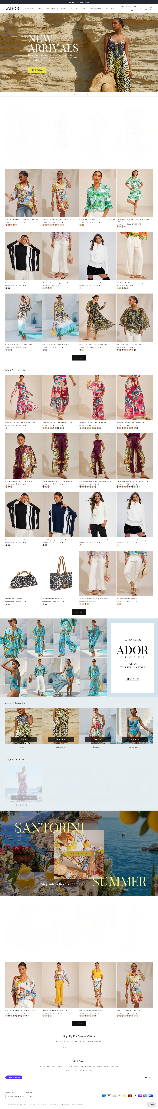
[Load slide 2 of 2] (78, 94)
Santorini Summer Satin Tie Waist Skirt (92, 1010)
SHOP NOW (79, 658)
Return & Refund (103, 1066)
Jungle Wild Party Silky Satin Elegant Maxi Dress (21, 160)
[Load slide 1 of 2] (74, 94)
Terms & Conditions (85, 1070)
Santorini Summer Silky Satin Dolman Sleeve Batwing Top (22, 950)
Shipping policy (65, 1104)
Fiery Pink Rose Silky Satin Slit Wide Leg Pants (57, 422)
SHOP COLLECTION (79, 853)
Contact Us (62, 1066)
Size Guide (114, 1066)
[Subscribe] (96, 1047)
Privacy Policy (71, 1070)
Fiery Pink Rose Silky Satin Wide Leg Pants (131, 422)
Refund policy (32, 1104)
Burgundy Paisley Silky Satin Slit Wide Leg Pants (133, 481)
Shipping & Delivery (88, 1066)
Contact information (77, 1104)
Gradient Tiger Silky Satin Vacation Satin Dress (20, 344)
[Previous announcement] (6, 2)
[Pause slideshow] (88, 94)
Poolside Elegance (59, 803)
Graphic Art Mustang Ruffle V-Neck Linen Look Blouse (97, 219)
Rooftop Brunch (96, 803)
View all (79, 358)
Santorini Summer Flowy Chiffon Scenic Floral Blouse (22, 219)
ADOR (12, 1104)
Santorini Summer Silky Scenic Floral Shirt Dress (58, 219)
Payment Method (73, 1066)
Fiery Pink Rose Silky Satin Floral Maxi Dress (20, 422)
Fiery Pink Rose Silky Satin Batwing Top (92, 422)
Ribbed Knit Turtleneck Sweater (15, 283)
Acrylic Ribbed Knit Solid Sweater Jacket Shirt (94, 540)
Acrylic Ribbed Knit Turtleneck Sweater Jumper (94, 283)
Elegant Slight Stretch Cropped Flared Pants (56, 283)
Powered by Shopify (20, 1104)
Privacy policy (42, 1104)
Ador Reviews (51, 1066)
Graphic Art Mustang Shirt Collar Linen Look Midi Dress (133, 220)
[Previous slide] (69, 94)
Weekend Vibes (133, 803)
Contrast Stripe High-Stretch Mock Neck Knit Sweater (59, 540)
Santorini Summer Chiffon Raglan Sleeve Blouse (21, 1010)
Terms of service (53, 1104)
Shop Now (79, 52)
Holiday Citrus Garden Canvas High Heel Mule (94, 950)
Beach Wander (22, 803)
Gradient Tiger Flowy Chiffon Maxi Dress (55, 344)
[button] (40, 8)
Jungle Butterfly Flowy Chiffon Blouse (129, 344)
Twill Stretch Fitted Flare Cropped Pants (55, 1010)
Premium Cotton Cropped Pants (127, 598)
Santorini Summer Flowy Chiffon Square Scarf (131, 950)
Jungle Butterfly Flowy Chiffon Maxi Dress (93, 344)
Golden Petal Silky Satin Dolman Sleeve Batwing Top (96, 160)
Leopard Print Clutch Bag (13, 598)
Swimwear (133, 747)
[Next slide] (83, 94)
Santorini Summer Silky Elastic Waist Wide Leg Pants (59, 950)
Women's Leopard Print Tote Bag (52, 598)
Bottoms (59, 747)
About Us (41, 1066)
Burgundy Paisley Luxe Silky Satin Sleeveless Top (95, 481)
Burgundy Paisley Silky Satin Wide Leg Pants (57, 481)
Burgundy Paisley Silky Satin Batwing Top (19, 481)
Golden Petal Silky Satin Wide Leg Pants (130, 160)
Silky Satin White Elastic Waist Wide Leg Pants (132, 283)
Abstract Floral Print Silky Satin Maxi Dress (56, 160)
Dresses (96, 747)
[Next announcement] (152, 2)
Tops (22, 747)
